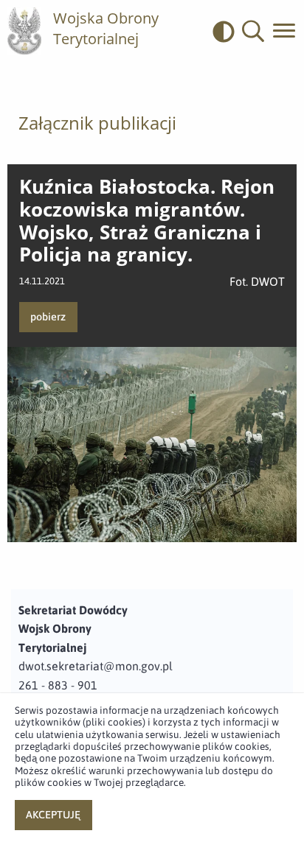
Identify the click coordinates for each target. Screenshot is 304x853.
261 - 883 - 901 (57, 685)
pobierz (48, 317)
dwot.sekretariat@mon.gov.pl (95, 666)
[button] (253, 31)
